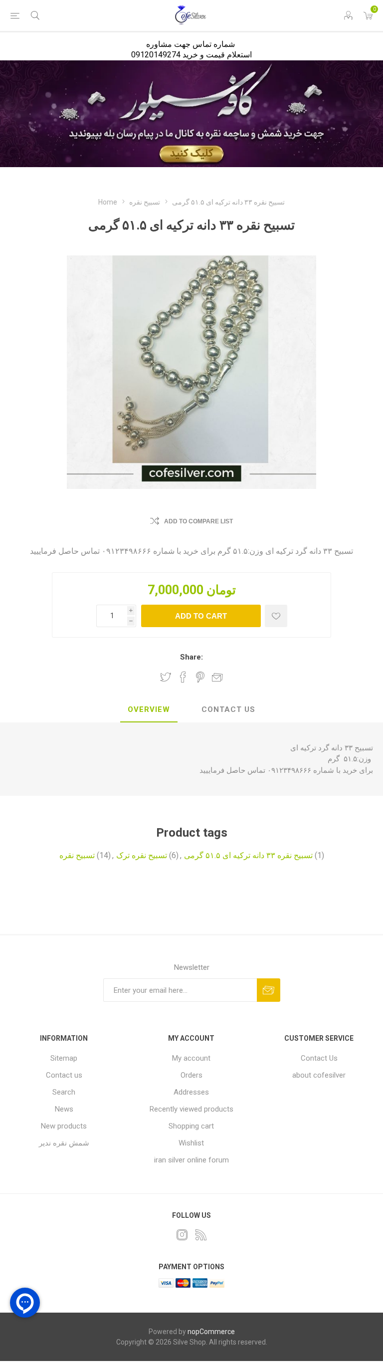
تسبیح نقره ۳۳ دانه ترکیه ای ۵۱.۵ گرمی (248, 855)
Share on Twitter (165, 677)
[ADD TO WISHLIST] (276, 616)
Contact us (64, 1075)
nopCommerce (211, 1332)
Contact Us (228, 709)
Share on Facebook (183, 677)
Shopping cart (191, 1126)
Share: (191, 657)
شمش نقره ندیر (64, 1143)
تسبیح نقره (77, 855)
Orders (191, 1075)
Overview (149, 709)
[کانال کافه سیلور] (191, 113)
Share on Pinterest (200, 677)
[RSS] (201, 1235)
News (64, 1109)
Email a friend (217, 677)
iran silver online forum (191, 1159)
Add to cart (201, 616)
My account (191, 1058)
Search (63, 1092)
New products (64, 1126)
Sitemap (63, 1058)
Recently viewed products (191, 1109)
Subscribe (268, 990)
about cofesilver (319, 1075)
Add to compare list (198, 521)
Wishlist (191, 1143)
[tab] (149, 709)
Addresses (191, 1092)
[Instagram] (182, 1235)
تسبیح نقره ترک (141, 855)
